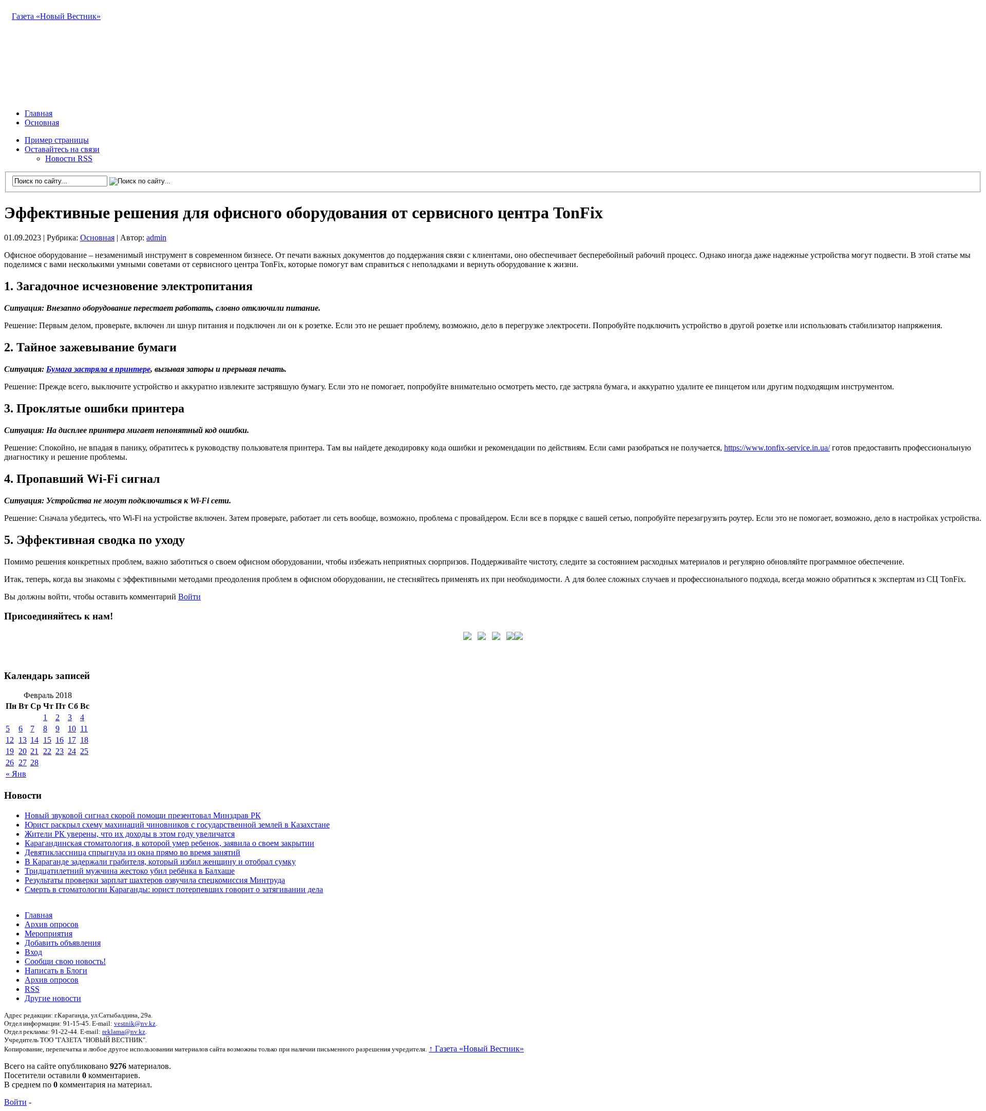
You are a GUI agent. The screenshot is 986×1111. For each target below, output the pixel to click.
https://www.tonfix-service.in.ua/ (777, 447)
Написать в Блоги (56, 970)
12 (10, 740)
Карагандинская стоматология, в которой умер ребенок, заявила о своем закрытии (169, 843)
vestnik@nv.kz (135, 1023)
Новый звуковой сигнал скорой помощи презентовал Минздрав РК (143, 815)
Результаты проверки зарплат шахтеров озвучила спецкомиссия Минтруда (155, 880)
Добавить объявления (63, 942)
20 (22, 751)
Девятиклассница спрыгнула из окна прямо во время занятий (132, 852)
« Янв (16, 773)
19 (10, 751)
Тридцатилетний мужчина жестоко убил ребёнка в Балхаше (130, 871)
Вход (33, 952)
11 (84, 728)
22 (47, 751)
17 (72, 740)
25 (84, 751)
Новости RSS (68, 158)
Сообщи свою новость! (65, 961)
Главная (38, 113)
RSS (32, 989)
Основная (42, 122)
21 (34, 751)
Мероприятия (48, 933)
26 (10, 762)
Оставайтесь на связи (62, 149)
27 (22, 762)
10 (72, 728)
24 (72, 751)
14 (34, 740)
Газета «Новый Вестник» (56, 16)
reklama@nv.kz (123, 1031)
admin (156, 237)
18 (84, 740)
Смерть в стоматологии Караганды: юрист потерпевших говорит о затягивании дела (174, 889)
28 (34, 762)
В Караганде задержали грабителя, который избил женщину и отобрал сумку (160, 861)
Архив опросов (52, 924)
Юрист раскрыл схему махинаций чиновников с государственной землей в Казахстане (177, 824)
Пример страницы (57, 140)
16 (59, 740)
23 (59, 751)
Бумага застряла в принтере (98, 369)
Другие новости (53, 998)
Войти (189, 596)
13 (22, 740)
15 (47, 740)
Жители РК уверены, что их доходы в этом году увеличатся (130, 834)
